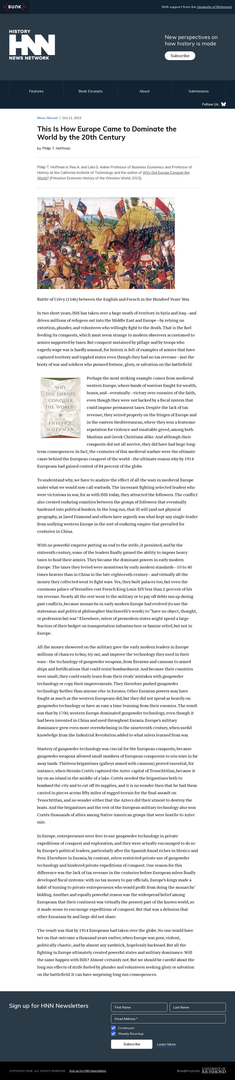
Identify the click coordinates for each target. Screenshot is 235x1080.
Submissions (199, 91)
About (145, 91)
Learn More (166, 1044)
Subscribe (180, 55)
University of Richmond (214, 7)
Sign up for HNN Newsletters (87, 1070)
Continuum (126, 1028)
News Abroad (47, 118)
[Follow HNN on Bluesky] (223, 104)
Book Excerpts (90, 91)
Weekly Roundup (131, 1034)
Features (36, 91)
